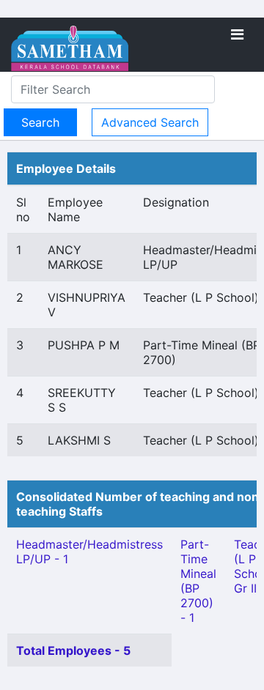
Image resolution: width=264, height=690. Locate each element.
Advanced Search (150, 122)
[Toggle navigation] (237, 34)
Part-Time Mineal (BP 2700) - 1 (198, 581)
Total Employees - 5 (73, 650)
